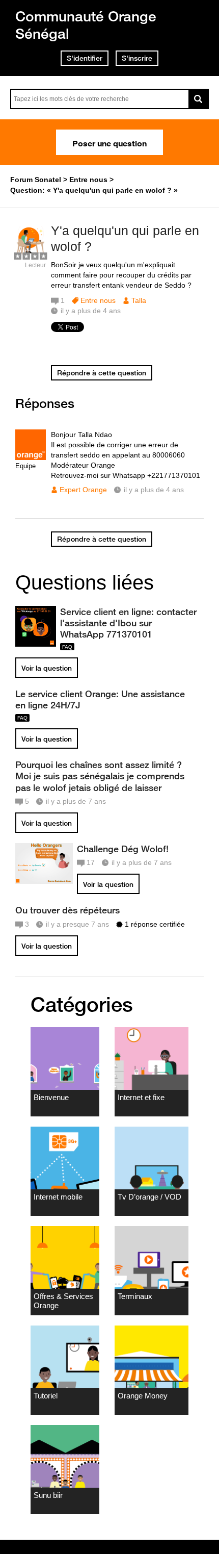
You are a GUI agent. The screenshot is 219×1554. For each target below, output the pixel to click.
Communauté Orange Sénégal (85, 24)
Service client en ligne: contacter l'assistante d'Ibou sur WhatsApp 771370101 (128, 623)
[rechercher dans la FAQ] (198, 99)
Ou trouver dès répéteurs (67, 909)
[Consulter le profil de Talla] (30, 254)
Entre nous (98, 300)
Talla (138, 300)
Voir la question (46, 668)
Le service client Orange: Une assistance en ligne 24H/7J (100, 699)
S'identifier (84, 58)
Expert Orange (83, 490)
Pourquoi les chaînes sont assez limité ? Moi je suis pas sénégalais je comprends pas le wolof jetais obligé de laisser (99, 776)
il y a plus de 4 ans (154, 490)
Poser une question (109, 142)
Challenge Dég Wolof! (123, 848)
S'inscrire (137, 58)
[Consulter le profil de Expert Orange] (30, 458)
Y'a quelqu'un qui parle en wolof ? (125, 238)
